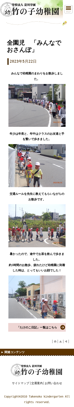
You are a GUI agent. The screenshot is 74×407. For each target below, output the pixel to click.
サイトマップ (20, 383)
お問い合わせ (53, 383)
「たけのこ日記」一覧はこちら (37, 327)
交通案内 (37, 383)
